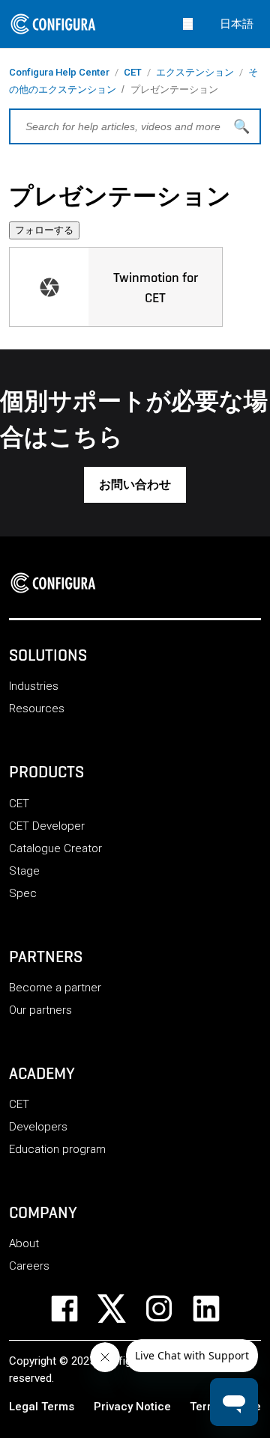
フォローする (44, 230)
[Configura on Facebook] (74, 1308)
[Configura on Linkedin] (215, 1308)
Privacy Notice (132, 1406)
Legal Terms (41, 1406)
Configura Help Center (59, 72)
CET (133, 72)
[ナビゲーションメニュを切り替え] (188, 23)
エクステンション (195, 72)
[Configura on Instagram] (168, 1308)
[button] (135, 485)
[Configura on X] (121, 1308)
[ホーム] (57, 583)
